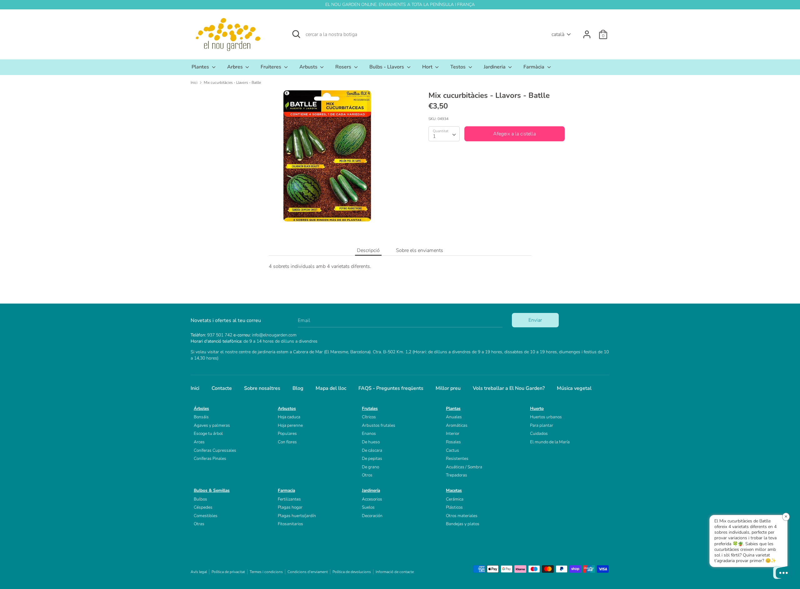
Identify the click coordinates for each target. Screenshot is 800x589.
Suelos (368, 507)
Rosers (343, 66)
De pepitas (372, 458)
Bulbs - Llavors (387, 66)
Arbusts (309, 66)
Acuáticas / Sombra (464, 467)
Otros (367, 475)
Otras (199, 524)
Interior (452, 433)
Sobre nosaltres (262, 388)
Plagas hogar (290, 507)
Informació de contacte (395, 571)
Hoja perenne (290, 425)
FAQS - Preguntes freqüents (390, 388)
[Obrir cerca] (296, 34)
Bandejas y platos (462, 524)
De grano (370, 467)
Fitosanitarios (290, 524)
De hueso (371, 442)
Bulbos (200, 499)
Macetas (454, 490)
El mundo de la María (550, 442)
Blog (297, 388)
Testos (458, 66)
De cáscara (372, 450)
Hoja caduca (289, 417)
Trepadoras (456, 475)
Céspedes (203, 507)
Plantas (453, 408)
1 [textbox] (434, 136)
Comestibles (206, 516)
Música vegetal (574, 388)
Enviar (535, 320)
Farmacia (286, 490)
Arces (199, 442)
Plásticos (454, 507)
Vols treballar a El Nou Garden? (509, 388)
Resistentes (457, 458)
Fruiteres (271, 66)
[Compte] (587, 31)
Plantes (201, 66)
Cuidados (539, 433)
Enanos (369, 433)
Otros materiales (462, 516)
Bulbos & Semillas (212, 490)
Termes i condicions (266, 571)
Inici (195, 388)
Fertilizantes (289, 499)
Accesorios (372, 499)
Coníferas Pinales (210, 458)
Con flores (287, 442)
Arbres (235, 66)
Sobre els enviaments (419, 250)
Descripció (368, 250)
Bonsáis (201, 417)
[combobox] (444, 133)
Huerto (537, 408)
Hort (428, 66)
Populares (287, 433)
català (558, 34)
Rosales (453, 442)
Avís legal (199, 571)
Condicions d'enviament (308, 571)
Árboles (201, 408)
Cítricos (369, 417)
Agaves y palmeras (212, 425)
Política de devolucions (351, 571)
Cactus (452, 450)
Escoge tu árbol (208, 433)
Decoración (372, 516)
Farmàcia (534, 66)
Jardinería (371, 490)
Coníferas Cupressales (215, 450)
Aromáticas (457, 425)
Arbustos (287, 408)
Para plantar (541, 425)
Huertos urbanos (546, 417)
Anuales (454, 417)
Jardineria (495, 66)
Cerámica (454, 499)
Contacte (222, 388)
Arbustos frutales (378, 425)
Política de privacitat (228, 571)
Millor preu (448, 388)
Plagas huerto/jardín (297, 516)
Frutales (370, 408)
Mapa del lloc (331, 388)
